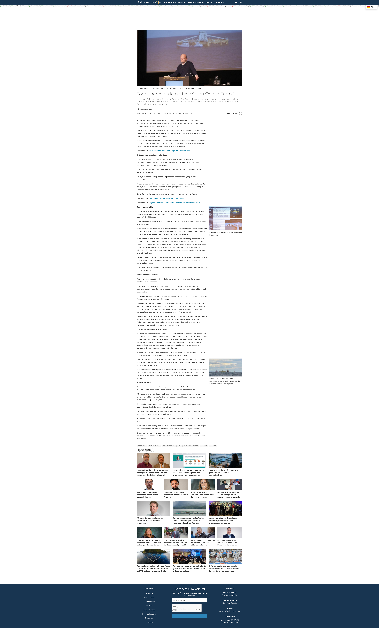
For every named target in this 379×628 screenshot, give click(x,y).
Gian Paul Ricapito (230, 603)
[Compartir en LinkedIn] (234, 113)
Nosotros (220, 2)
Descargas (149, 618)
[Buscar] (235, 2)
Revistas (182, 2)
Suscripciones (149, 601)
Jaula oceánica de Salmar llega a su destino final (169, 151)
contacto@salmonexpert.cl (230, 611)
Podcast (209, 2)
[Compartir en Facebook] (227, 113)
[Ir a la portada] (149, 2)
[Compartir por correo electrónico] (237, 113)
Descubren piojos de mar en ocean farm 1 (167, 198)
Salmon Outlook (149, 610)
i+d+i (180, 446)
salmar (204, 446)
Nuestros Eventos (196, 2)
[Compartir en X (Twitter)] (230, 113)
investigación (169, 446)
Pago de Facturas (149, 614)
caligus (187, 446)
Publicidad (149, 605)
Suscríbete (189, 616)
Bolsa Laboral (170, 2)
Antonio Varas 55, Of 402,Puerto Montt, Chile (229, 621)
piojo (195, 446)
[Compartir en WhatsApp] (240, 113)
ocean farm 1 (154, 446)
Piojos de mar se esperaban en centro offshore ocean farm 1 (175, 203)
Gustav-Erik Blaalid (229, 595)
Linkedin (149, 622)
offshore (142, 446)
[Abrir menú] (240, 2)
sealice (213, 446)
